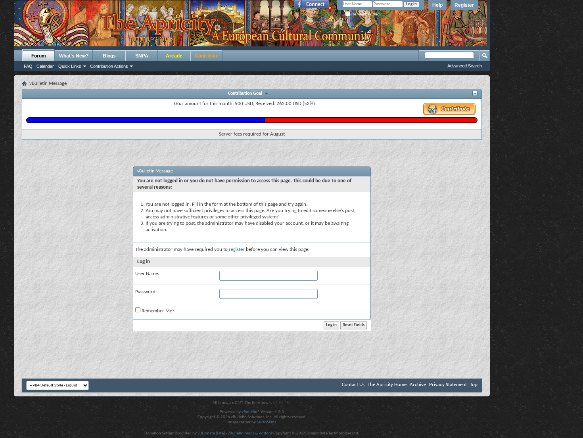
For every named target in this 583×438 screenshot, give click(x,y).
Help (437, 5)
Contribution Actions (109, 66)
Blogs (109, 56)
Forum (38, 56)
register (237, 249)
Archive (418, 384)
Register (464, 5)
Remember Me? (365, 14)
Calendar (45, 66)
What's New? (73, 56)
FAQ (28, 66)
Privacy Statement (448, 384)
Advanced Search (464, 65)
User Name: (147, 273)
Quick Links (69, 66)
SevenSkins (266, 422)
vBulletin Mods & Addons (250, 433)
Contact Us (353, 384)
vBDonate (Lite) (211, 433)
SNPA (141, 56)
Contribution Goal (246, 93)
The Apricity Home (387, 384)
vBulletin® (251, 412)
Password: (146, 292)
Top (474, 384)
